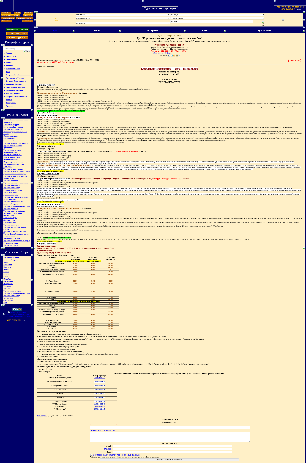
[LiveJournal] (179, 55)
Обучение (29, 12)
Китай (5, 277)
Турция (6, 288)
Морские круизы (10, 136)
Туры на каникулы (11, 225)
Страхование (6, 21)
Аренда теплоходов (11, 238)
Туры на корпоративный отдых (16, 241)
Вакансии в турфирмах (17, 38)
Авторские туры (10, 218)
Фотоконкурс (28, 21)
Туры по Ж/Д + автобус (13, 129)
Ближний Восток (13, 69)
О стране (152, 30)
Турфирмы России (7, 18)
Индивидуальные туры (13, 162)
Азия (8, 72)
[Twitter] (172, 55)
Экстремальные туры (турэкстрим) (12, 214)
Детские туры (9, 220)
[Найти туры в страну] (27, 51)
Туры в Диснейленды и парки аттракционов (16, 235)
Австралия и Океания (15, 78)
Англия (6, 262)
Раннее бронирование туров (15, 120)
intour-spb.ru (158, 53)
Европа (9, 62)
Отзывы (17, 12)
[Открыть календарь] (263, 23)
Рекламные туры (10, 243)
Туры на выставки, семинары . (16, 183)
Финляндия (8, 300)
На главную (6, 12)
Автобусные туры (11, 125)
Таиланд (7, 286)
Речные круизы (9, 138)
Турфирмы (264, 30)
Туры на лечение (10, 180)
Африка (9, 65)
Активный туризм (10, 204)
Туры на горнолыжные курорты (16, 206)
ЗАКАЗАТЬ (294, 61)
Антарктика (11, 103)
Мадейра (7, 279)
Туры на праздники (11, 185)
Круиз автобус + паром (13, 127)
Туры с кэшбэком (10, 245)
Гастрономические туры (13, 164)
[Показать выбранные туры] (283, 20)
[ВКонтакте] (169, 55)
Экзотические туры (11, 157)
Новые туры (28, 15)
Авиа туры (8, 122)
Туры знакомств (10, 192)
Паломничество (10, 152)
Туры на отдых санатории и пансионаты (15, 177)
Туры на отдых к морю (13, 169)
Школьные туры (10, 222)
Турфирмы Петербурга (24, 18)
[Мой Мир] (177, 55)
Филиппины (8, 298)
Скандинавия (11, 59)
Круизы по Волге (10, 141)
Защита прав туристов (17, 33)
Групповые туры (10, 159)
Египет (6, 272)
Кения (5, 274)
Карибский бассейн (14, 90)
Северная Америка (14, 84)
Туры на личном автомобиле (15, 143)
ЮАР (5, 303)
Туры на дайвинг (10, 209)
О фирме (168, 53)
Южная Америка (13, 93)
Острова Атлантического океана (16, 98)
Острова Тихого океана (16, 81)
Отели (96, 30)
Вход (299, 9)
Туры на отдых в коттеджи (14, 174)
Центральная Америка (15, 87)
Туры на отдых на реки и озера (16, 171)
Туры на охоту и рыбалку (14, 211)
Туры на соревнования (13, 201)
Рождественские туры (12, 190)
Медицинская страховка (17, 29)
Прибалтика (11, 56)
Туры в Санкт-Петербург (10, 15)
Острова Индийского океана (18, 75)
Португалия (8, 284)
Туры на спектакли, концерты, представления (16, 198)
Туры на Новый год (11, 188)
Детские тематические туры (15, 232)
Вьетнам (7, 267)
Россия (9, 53)
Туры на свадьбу (10, 195)
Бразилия (7, 265)
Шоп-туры (7, 167)
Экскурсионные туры (12, 155)
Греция (6, 269)
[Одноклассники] (174, 55)
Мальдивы (8, 281)
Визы (205, 30)
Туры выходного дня (12, 150)
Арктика (9, 106)
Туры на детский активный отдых (14, 228)
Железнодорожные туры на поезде (15, 133)
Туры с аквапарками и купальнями (12, 146)
